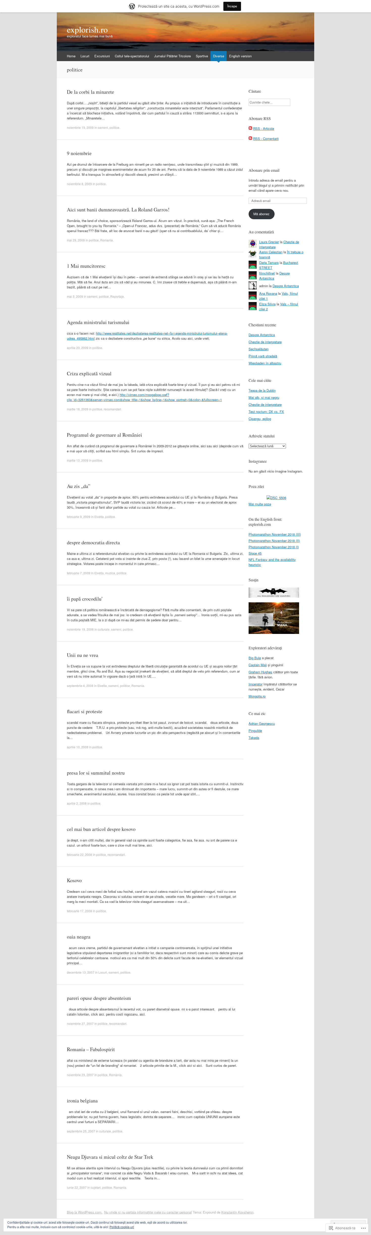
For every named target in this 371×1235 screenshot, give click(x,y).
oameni (103, 127)
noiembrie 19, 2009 (80, 127)
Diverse (218, 56)
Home (71, 56)
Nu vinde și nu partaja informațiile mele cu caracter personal (148, 1212)
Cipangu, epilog (260, 418)
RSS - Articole (263, 128)
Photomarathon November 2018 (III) (275, 534)
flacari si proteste (84, 711)
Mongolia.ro (257, 696)
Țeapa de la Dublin (262, 390)
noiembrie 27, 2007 (80, 1023)
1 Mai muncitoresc (86, 265)
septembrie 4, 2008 (80, 685)
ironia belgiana (82, 1100)
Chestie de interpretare (265, 341)
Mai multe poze (260, 504)
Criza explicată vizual (89, 373)
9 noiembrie (79, 153)
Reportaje (117, 296)
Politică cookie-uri (122, 1227)
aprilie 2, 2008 (77, 803)
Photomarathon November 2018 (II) (274, 540)
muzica (110, 573)
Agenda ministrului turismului (98, 322)
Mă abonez (261, 213)
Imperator (255, 684)
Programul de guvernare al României (104, 434)
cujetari (96, 1187)
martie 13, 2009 (77, 460)
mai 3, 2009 (75, 296)
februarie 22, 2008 (79, 854)
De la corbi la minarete (90, 91)
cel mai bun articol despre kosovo (101, 829)
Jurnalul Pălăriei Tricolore (172, 56)
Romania (106, 240)
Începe (232, 6)
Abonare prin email (264, 170)
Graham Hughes (260, 672)
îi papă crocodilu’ (85, 598)
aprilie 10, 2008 (77, 747)
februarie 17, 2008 (79, 911)
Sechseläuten (259, 349)
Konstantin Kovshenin (237, 1212)
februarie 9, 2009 (78, 516)
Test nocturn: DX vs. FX (266, 411)
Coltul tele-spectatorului (132, 56)
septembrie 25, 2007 (81, 1131)
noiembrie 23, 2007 (80, 1075)
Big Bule (255, 657)
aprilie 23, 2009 (77, 347)
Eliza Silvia (267, 304)
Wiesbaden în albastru (265, 363)
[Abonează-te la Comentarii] (250, 138)
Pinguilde (255, 730)
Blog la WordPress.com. (84, 1212)
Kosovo (74, 880)
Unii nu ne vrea (82, 655)
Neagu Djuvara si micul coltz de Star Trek (110, 1156)
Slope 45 (255, 553)
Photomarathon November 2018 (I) (274, 547)
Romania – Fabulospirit (91, 1049)
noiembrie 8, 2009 (79, 184)
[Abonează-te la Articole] (250, 128)
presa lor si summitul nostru (96, 772)
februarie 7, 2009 (78, 573)
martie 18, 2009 (77, 409)
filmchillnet (267, 273)
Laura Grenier (269, 241)
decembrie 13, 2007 (80, 972)
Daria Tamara (269, 262)
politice (114, 127)
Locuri (85, 56)
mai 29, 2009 (76, 240)
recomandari (112, 409)
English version (240, 56)
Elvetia (99, 516)
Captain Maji (258, 664)
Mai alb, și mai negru (264, 397)
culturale (104, 629)
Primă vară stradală (263, 356)
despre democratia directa (93, 542)
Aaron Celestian (270, 252)
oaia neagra (78, 936)
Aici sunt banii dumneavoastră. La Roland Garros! (118, 209)
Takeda (254, 737)
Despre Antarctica (286, 285)
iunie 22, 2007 (77, 1187)
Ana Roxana (268, 293)
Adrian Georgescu (262, 723)
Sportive (202, 56)
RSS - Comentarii (266, 138)
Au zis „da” (78, 486)
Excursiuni (102, 56)
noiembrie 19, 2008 (80, 629)
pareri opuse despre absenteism (99, 998)
